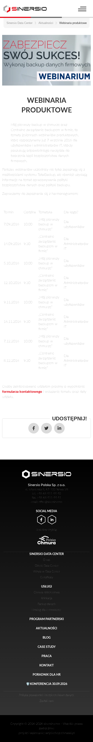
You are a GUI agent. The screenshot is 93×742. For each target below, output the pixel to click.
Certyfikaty (46, 577)
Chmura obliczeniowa (46, 592)
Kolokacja (46, 598)
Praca (47, 656)
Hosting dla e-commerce (46, 610)
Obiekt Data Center (46, 565)
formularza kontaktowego (22, 391)
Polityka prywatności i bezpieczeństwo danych (46, 695)
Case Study (47, 646)
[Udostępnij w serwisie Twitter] (46, 428)
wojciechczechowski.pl (60, 733)
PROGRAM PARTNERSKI (46, 619)
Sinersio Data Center (46, 554)
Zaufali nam (46, 701)
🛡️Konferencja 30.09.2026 (46, 684)
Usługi (46, 586)
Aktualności (46, 628)
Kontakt (46, 665)
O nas (46, 560)
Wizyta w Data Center (46, 571)
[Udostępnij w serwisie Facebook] (33, 428)
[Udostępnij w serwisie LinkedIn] (59, 428)
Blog (47, 637)
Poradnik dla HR (47, 674)
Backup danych (47, 604)
